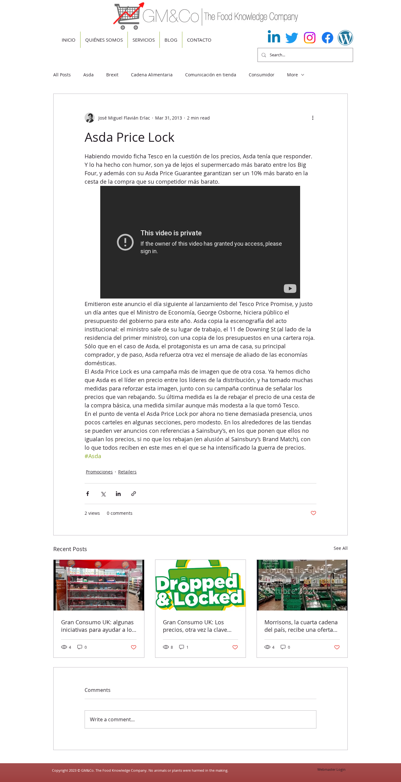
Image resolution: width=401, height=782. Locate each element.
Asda (88, 75)
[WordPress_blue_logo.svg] (345, 37)
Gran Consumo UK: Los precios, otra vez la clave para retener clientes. (195, 625)
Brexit (112, 75)
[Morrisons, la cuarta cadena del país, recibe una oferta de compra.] (302, 585)
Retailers (127, 472)
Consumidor (261, 75)
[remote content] (200, 243)
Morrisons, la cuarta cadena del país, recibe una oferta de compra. (301, 625)
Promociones (99, 472)
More (292, 75)
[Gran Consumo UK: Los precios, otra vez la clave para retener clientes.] (200, 585)
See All (341, 548)
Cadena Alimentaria (152, 75)
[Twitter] (291, 37)
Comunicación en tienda (210, 75)
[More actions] (312, 117)
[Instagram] (309, 37)
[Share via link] (134, 494)
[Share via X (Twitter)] (103, 494)
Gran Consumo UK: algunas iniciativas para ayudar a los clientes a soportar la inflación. (98, 625)
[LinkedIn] (274, 37)
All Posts (62, 75)
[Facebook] (327, 37)
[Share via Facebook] (88, 494)
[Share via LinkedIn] (118, 494)
